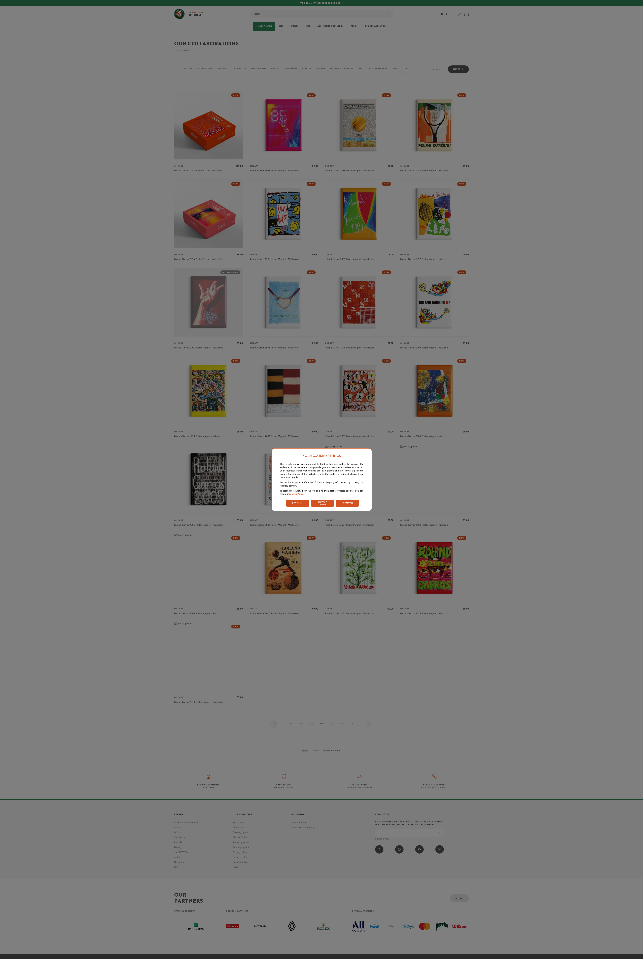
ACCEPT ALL (347, 503)
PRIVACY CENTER (322, 503)
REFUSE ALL (297, 503)
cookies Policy (296, 494)
